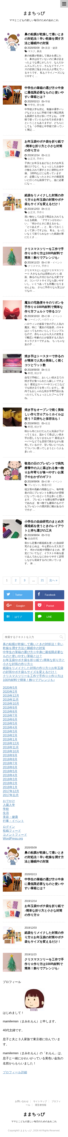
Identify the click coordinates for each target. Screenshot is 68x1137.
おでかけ (9, 801)
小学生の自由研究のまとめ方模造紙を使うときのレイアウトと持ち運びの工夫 (44, 526)
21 (42, 580)
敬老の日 (47, 485)
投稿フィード (12, 830)
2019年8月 (10, 711)
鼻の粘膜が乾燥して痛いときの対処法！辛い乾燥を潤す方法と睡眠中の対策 (44, 39)
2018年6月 (10, 767)
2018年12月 (11, 743)
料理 (30, 373)
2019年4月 (10, 727)
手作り (40, 158)
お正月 (31, 158)
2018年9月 (10, 755)
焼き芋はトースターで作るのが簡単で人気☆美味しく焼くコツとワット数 (44, 360)
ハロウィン (48, 319)
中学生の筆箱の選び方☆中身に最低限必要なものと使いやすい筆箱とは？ (44, 92)
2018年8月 (10, 759)
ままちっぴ (34, 13)
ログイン (9, 826)
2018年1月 (10, 787)
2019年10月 (11, 703)
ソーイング (34, 319)
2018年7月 (10, 763)
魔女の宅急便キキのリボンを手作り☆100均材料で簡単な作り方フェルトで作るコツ (44, 307)
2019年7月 (10, 715)
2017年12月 (11, 791)
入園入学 (9, 805)
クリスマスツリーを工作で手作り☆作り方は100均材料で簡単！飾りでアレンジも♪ (44, 253)
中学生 (31, 104)
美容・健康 (51, 47)
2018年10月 (11, 751)
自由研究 (33, 538)
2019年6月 (10, 719)
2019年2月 (10, 735)
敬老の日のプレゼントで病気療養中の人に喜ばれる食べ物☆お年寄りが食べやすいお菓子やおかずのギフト (44, 470)
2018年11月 (11, 747)
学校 (47, 101)
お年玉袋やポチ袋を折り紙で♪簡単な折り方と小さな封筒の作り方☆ (44, 146)
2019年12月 (11, 695)
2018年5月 (10, 771)
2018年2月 (10, 783)
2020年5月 (10, 687)
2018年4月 (10, 775)
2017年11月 (11, 795)
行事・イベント (53, 262)
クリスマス (34, 265)
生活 (47, 155)
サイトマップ (40, 1101)
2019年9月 (10, 707)
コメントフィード (15, 834)
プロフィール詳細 (15, 1072)
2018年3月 (10, 779)
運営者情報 (40, 1105)
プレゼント (34, 485)
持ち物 (40, 104)
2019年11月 (11, 699)
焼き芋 (38, 373)
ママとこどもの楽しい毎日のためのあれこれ (34, 1121)
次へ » (53, 580)
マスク (31, 51)
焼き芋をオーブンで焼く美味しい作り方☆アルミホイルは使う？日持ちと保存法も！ (44, 414)
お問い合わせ (22, 1101)
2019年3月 (10, 731)
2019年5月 (10, 723)
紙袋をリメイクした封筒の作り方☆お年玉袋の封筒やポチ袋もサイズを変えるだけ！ (44, 200)
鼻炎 (39, 51)
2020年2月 (10, 691)
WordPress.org (13, 838)
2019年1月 (10, 739)
